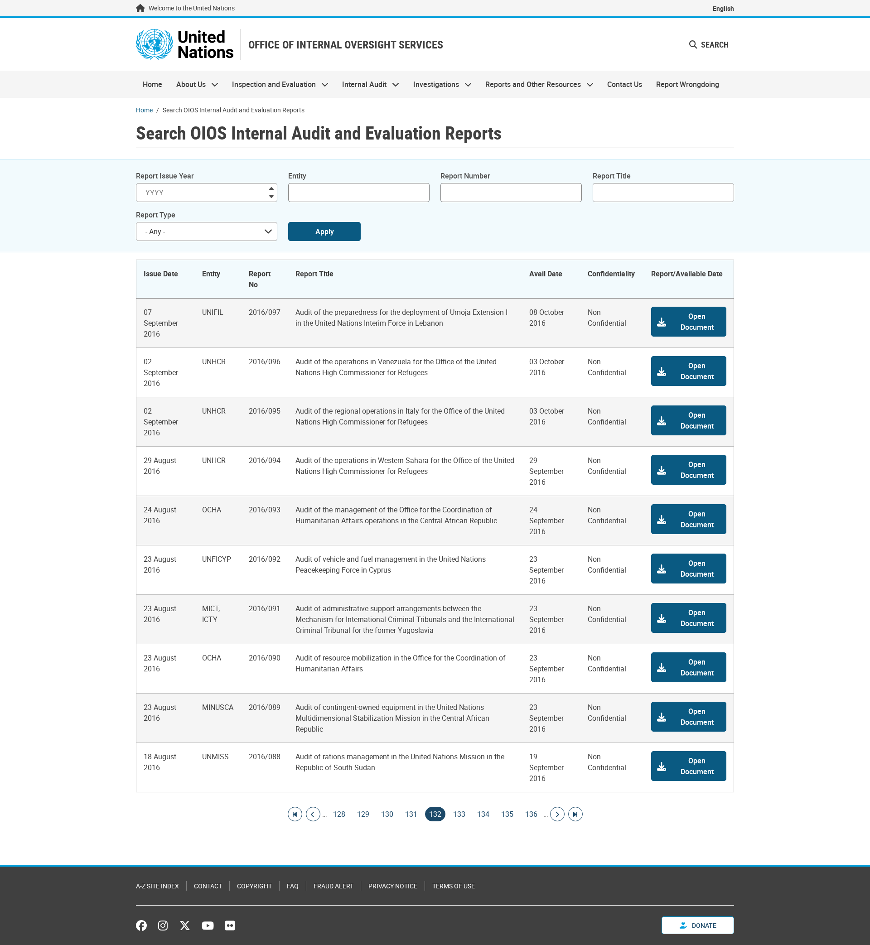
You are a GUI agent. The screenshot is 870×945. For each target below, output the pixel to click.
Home (152, 84)
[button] (709, 44)
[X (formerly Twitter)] (185, 925)
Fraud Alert (333, 886)
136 (531, 814)
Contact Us (624, 84)
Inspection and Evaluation (270, 84)
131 (411, 814)
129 (363, 814)
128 (339, 814)
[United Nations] (184, 44)
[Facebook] (143, 925)
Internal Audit (361, 84)
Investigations (432, 84)
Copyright (254, 886)
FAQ (293, 886)
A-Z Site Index (157, 886)
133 (459, 814)
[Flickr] (230, 925)
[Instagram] (163, 925)
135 (507, 814)
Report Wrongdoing (687, 84)
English (723, 8)
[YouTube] (207, 925)
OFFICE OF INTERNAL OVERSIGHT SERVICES (345, 44)
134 (483, 814)
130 (387, 814)
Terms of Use (453, 886)
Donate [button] (703, 925)
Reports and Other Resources (529, 84)
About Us (187, 84)
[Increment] (271, 188)
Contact (208, 886)
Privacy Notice (392, 886)
